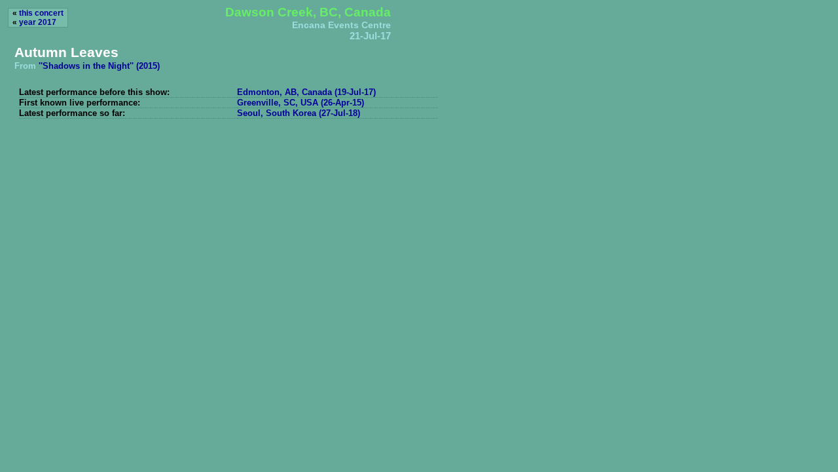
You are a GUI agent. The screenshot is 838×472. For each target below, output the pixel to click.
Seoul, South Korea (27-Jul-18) (298, 113)
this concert (41, 13)
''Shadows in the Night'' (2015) (99, 66)
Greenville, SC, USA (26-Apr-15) (300, 103)
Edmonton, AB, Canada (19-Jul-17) (306, 92)
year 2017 (37, 22)
